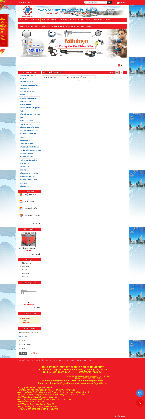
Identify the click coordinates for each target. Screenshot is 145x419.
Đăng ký (29, 2)
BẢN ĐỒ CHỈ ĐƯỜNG (49, 20)
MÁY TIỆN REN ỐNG (26, 82)
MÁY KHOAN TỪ (25, 140)
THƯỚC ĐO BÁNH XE (27, 144)
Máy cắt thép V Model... (29, 248)
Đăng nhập (22, 2)
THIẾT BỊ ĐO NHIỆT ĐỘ (27, 124)
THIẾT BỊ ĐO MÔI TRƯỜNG (28, 160)
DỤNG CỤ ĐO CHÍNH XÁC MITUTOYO (28, 77)
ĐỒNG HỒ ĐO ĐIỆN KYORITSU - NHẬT (30, 116)
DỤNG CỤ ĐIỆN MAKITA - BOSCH (28, 93)
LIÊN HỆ (107, 20)
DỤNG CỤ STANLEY (26, 153)
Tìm (109, 2)
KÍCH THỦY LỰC (25, 163)
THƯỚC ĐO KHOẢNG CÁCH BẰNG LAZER (29, 86)
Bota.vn (123, 416)
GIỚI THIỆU (63, 20)
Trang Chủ (23, 26)
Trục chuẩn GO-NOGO (84, 26)
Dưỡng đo (69, 26)
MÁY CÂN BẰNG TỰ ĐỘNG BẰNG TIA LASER (28, 99)
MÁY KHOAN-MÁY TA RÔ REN (30, 147)
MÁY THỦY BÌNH (25, 104)
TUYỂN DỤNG (29, 201)
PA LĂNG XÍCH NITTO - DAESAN (30, 150)
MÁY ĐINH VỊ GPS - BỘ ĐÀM (29, 173)
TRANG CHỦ (24, 20)
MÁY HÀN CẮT (24, 186)
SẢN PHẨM (35, 20)
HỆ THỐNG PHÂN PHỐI (94, 20)
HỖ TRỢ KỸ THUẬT (76, 20)
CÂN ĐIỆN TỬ (24, 167)
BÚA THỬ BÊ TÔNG (26, 121)
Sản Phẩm (34, 26)
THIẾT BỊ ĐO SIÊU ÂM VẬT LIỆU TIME (30, 109)
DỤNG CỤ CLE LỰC (26, 157)
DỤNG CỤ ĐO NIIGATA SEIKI (52, 26)
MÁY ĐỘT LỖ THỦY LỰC (28, 176)
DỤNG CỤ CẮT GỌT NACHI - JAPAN (29, 135)
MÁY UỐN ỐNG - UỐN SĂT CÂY (30, 127)
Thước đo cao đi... (29, 302)
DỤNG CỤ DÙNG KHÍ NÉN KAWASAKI (28, 181)
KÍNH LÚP (23, 170)
